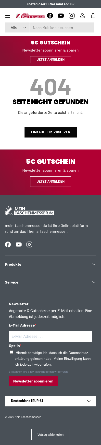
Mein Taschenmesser (27, 416)
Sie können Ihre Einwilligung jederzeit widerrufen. (38, 371)
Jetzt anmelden (50, 59)
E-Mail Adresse (22, 325)
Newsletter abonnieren (33, 381)
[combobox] (49, 27)
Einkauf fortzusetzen (50, 132)
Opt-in (14, 345)
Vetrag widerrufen (51, 434)
